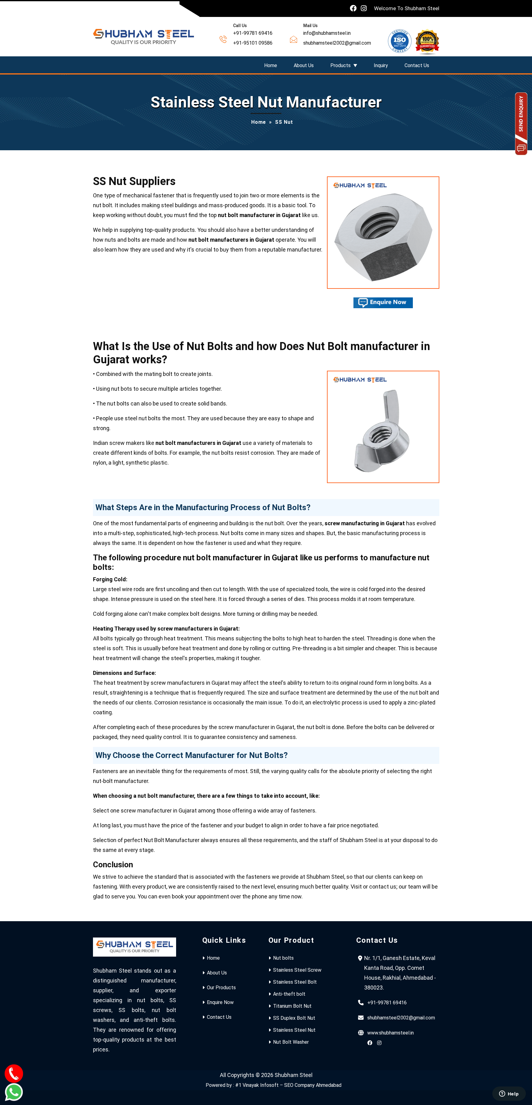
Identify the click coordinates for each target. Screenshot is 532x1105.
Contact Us (417, 65)
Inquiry (381, 65)
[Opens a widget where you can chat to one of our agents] (509, 1094)
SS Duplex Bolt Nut (294, 1018)
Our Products (221, 987)
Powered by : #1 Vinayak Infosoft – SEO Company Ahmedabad (273, 1085)
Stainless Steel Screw (297, 970)
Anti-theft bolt (289, 994)
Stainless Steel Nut (294, 1030)
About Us (304, 65)
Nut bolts (283, 958)
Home (270, 65)
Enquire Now (220, 1002)
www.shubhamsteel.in (390, 1033)
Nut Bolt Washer (291, 1042)
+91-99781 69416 (387, 1003)
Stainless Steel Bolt (295, 982)
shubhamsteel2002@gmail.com (401, 1018)
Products (340, 65)
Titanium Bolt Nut (292, 1006)
